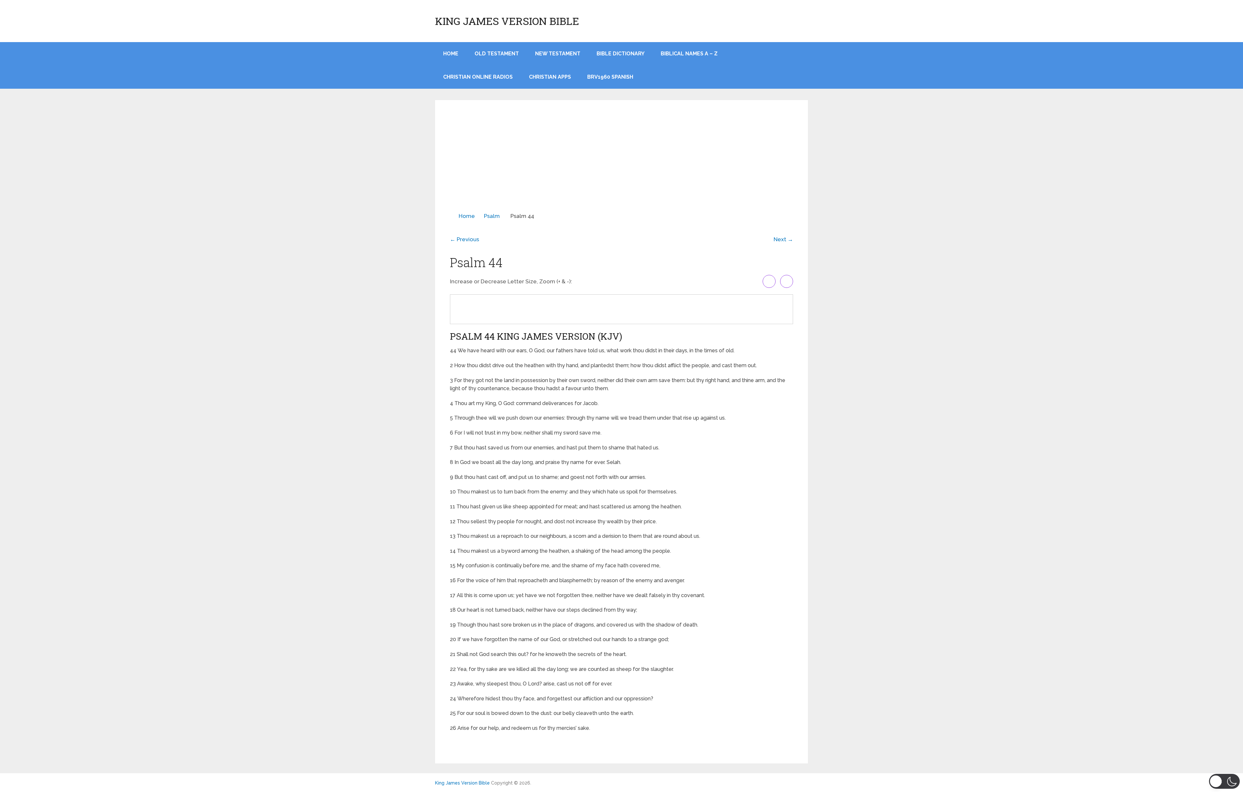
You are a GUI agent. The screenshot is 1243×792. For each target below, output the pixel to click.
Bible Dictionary (620, 54)
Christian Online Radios (478, 77)
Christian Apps (550, 77)
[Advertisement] (621, 163)
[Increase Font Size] (769, 281)
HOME (450, 54)
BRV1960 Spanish (610, 77)
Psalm (492, 216)
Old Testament (497, 54)
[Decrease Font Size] (786, 281)
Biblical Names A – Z (689, 54)
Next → (783, 239)
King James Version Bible (507, 21)
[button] (1224, 781)
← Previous (464, 239)
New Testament (557, 54)
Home (467, 216)
